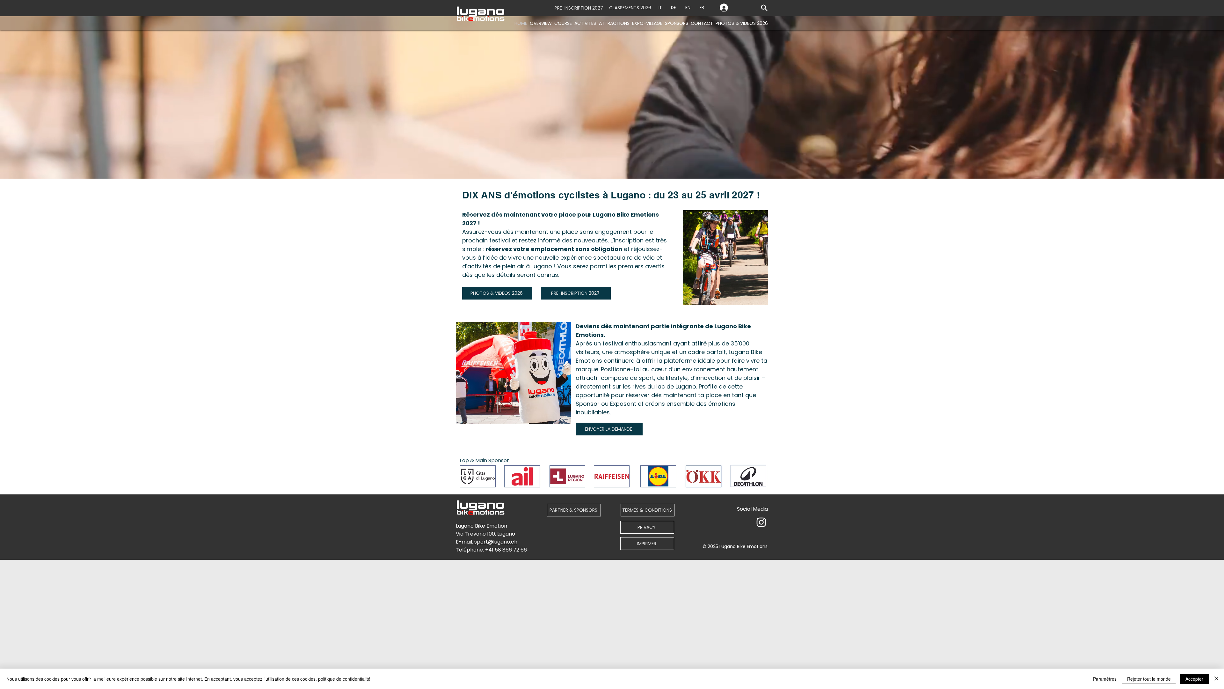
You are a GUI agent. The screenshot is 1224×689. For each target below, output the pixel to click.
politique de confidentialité (344, 679)
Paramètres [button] (1105, 679)
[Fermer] (1216, 679)
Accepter (1194, 679)
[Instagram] (761, 522)
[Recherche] (764, 8)
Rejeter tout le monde (1149, 679)
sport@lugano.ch (495, 541)
